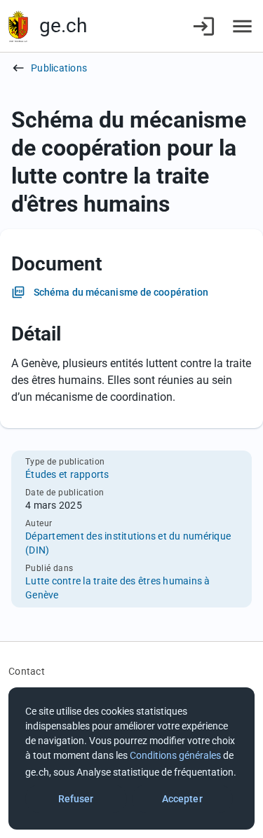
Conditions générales (175, 755)
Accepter (182, 798)
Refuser (76, 798)
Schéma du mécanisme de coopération (121, 292)
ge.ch (63, 25)
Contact (26, 671)
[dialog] (131, 758)
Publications (59, 68)
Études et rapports (67, 474)
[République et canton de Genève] (18, 26)
